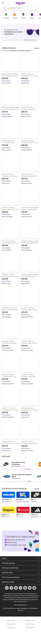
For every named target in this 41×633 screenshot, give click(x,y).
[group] (11, 69)
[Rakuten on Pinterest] (30, 588)
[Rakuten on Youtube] (25, 588)
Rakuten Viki (11, 620)
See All (36, 48)
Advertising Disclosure (20, 605)
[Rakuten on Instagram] (7, 588)
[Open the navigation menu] (2, 3)
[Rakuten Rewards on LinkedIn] (34, 588)
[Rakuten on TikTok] (11, 588)
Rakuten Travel (30, 624)
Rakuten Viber (30, 620)
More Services (11, 627)
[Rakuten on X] (20, 588)
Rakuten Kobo (11, 624)
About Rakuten (30, 627)
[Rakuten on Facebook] (16, 588)
